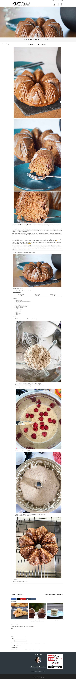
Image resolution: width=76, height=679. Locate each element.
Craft (54, 5)
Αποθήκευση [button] (15, 292)
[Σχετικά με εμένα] (38, 659)
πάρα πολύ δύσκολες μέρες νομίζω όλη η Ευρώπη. (22, 224)
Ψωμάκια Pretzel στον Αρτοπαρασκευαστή (17, 594)
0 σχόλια (38, 44)
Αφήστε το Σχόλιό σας (43, 44)
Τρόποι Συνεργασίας (42, 671)
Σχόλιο (12, 628)
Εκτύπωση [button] (19, 292)
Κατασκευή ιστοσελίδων (35, 677)
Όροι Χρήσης (33, 671)
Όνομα (12, 636)
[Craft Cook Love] (21, 5)
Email (12, 638)
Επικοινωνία (37, 671)
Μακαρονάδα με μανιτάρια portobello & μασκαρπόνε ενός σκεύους (54, 594)
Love (61, 5)
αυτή (27, 581)
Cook (58, 5)
